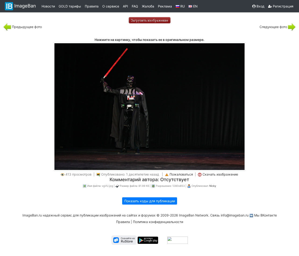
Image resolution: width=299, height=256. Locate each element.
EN (195, 6)
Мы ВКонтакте (265, 215)
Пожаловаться (181, 174)
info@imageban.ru (235, 215)
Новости (48, 6)
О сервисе (110, 6)
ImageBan (25, 6)
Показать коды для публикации (149, 201)
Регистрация (282, 6)
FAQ (135, 6)
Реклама (165, 6)
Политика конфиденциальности (158, 222)
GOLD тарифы (70, 6)
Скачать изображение (220, 174)
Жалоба (148, 6)
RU (182, 6)
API (125, 6)
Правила (92, 6)
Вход (260, 6)
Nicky (212, 185)
